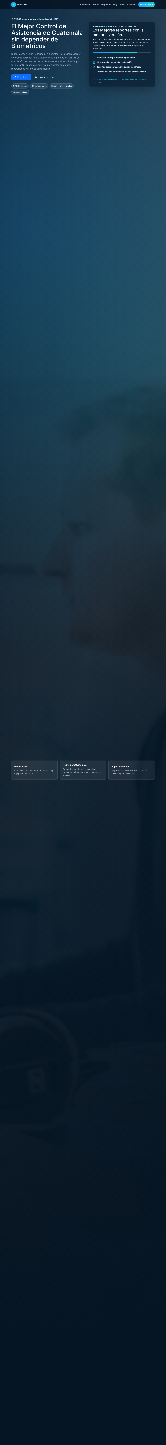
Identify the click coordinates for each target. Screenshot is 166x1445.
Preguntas (106, 4)
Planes (95, 4)
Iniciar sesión (146, 4)
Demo (122, 4)
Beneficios (85, 4)
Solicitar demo (46, 77)
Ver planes (22, 77)
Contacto (131, 4)
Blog (115, 4)
